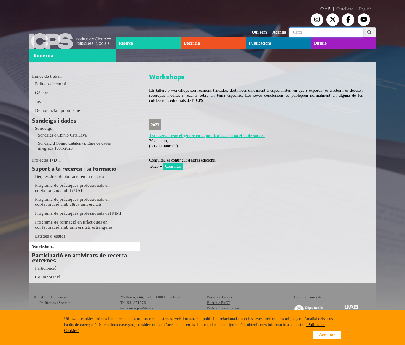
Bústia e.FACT (218, 302)
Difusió (320, 43)
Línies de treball (47, 76)
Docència (192, 43)
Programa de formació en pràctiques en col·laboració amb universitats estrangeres (74, 225)
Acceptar (327, 335)
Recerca (126, 43)
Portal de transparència (225, 297)
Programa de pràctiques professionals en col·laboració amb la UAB (72, 188)
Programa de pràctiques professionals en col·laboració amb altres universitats (72, 202)
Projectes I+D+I (46, 160)
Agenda (279, 32)
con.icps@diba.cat (142, 308)
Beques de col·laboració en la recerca (69, 176)
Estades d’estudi (50, 236)
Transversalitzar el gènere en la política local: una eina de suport (207, 136)
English (365, 9)
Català (325, 9)
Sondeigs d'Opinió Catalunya (62, 135)
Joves (40, 101)
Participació (46, 268)
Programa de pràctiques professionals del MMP (78, 213)
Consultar (173, 166)
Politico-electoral (50, 83)
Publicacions (260, 43)
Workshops (43, 246)
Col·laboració (47, 277)
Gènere (41, 92)
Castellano (344, 9)
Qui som (259, 32)
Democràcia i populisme (57, 110)
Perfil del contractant (223, 308)
